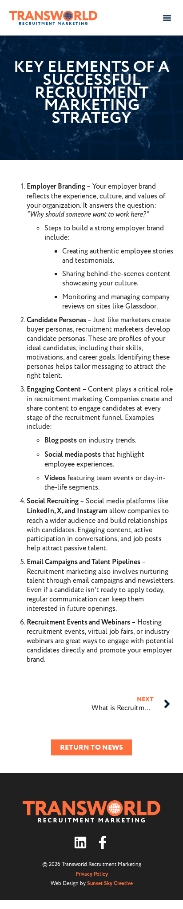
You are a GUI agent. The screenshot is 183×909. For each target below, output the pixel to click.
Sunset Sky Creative (110, 883)
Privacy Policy (92, 874)
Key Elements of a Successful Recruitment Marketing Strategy (92, 93)
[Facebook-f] (102, 842)
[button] (167, 17)
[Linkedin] (80, 842)
